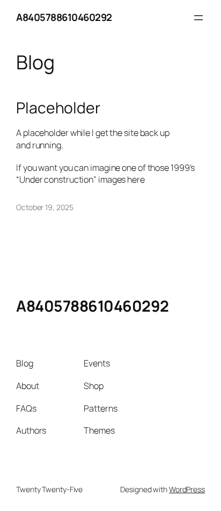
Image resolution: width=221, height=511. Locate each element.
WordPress (187, 489)
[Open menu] (198, 17)
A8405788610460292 (64, 17)
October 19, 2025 (44, 207)
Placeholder (58, 108)
